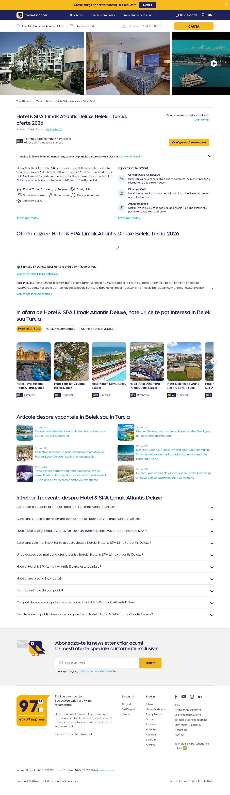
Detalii (147, 5)
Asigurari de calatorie (188, 709)
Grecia (126, 714)
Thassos (151, 724)
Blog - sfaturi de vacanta (138, 15)
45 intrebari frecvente (188, 714)
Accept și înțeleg (87, 671)
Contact (180, 735)
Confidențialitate (203, 781)
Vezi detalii (202, 120)
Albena (150, 704)
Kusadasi (151, 734)
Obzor (149, 719)
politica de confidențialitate (97, 671)
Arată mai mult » (28, 218)
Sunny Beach (154, 714)
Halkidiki (151, 729)
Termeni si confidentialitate (191, 719)
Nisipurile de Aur (155, 709)
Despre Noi (181, 730)
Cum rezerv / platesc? (188, 725)
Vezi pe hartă (54, 129)
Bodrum (151, 739)
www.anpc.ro (106, 770)
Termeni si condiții (180, 781)
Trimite (150, 663)
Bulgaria (127, 704)
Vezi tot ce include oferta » (34, 294)
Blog (177, 704)
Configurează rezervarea (189, 142)
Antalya (150, 744)
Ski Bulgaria (129, 709)
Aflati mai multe (132, 156)
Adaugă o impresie (51, 142)
